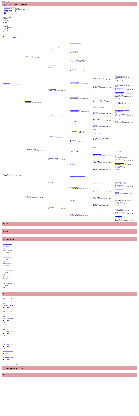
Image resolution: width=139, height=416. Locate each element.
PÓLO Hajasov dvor (8, 338)
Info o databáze (8, 8)
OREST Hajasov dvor (8, 305)
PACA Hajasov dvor (8, 331)
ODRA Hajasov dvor (8, 298)
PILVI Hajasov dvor (8, 344)
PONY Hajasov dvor (8, 351)
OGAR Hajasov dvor (8, 311)
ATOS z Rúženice (7, 244)
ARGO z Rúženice (7, 250)
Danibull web (7, 4)
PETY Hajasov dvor (8, 324)
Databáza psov (7, 5)
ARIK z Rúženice (7, 263)
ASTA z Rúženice (7, 276)
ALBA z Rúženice (7, 283)
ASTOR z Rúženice (8, 270)
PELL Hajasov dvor (8, 357)
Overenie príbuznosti (9, 7)
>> (22, 364)
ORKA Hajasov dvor (8, 318)
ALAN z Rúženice (7, 257)
